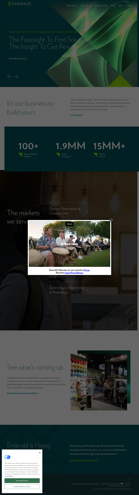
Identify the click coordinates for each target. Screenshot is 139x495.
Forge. (87, 270)
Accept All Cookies (22, 481)
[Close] (39, 452)
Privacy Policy (9, 476)
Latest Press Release (74, 272)
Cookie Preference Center (22, 486)
